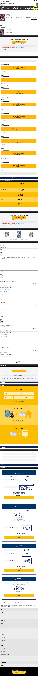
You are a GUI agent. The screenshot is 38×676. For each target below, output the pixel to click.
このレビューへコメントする (3, 269)
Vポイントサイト (3, 651)
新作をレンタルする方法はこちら (20, 47)
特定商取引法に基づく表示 (32, 605)
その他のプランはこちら (15, 43)
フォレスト (1, 277)
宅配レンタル (3, 628)
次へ (20, 362)
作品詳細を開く (4, 71)
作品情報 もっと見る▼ (34, 19)
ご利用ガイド (3, 640)
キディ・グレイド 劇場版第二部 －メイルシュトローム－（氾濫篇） (19, 239)
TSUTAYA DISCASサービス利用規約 (10, 605)
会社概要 (2, 605)
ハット (1, 255)
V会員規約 (4, 605)
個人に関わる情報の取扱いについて (25, 605)
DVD (0, 3)
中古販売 (2, 634)
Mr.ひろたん (1, 322)
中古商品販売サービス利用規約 (17, 605)
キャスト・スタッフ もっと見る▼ (32, 20)
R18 (36, 3)
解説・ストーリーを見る (5, 85)
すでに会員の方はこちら (23, 43)
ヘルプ (2, 643)
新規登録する (19, 537)
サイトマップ (9, 606)
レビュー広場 (3, 648)
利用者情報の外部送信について (4, 606)
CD (3, 3)
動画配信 (14, 3)
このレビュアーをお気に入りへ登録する (5, 289)
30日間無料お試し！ (19, 41)
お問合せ (2, 645)
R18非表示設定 (3, 637)
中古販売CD (9, 3)
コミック (6, 3)
